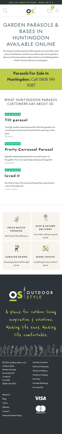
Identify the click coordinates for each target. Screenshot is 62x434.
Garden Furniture (40, 362)
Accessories (38, 387)
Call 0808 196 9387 (31, 79)
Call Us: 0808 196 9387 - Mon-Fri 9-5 (31, 2)
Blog (4, 398)
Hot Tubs (36, 378)
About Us (6, 394)
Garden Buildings (40, 383)
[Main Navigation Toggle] (57, 10)
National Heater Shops (12, 415)
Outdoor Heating (40, 370)
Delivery (5, 407)
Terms (5, 402)
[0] (50, 12)
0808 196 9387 (9, 383)
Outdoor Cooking (40, 374)
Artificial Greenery (41, 366)
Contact (5, 411)
